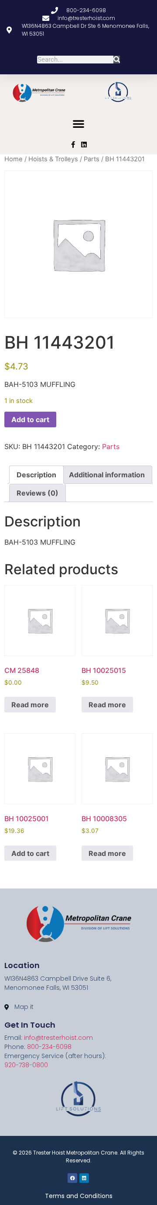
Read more (30, 704)
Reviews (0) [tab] (37, 493)
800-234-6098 (49, 1046)
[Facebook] (72, 1178)
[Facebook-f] (73, 144)
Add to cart (30, 419)
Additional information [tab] (107, 474)
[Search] (116, 59)
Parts (91, 159)
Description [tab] (36, 474)
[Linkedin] (84, 144)
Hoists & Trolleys (53, 159)
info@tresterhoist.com (58, 1037)
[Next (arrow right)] (141, 602)
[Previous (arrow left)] (15, 602)
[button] (78, 123)
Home (13, 159)
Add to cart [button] (30, 853)
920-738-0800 (26, 1065)
